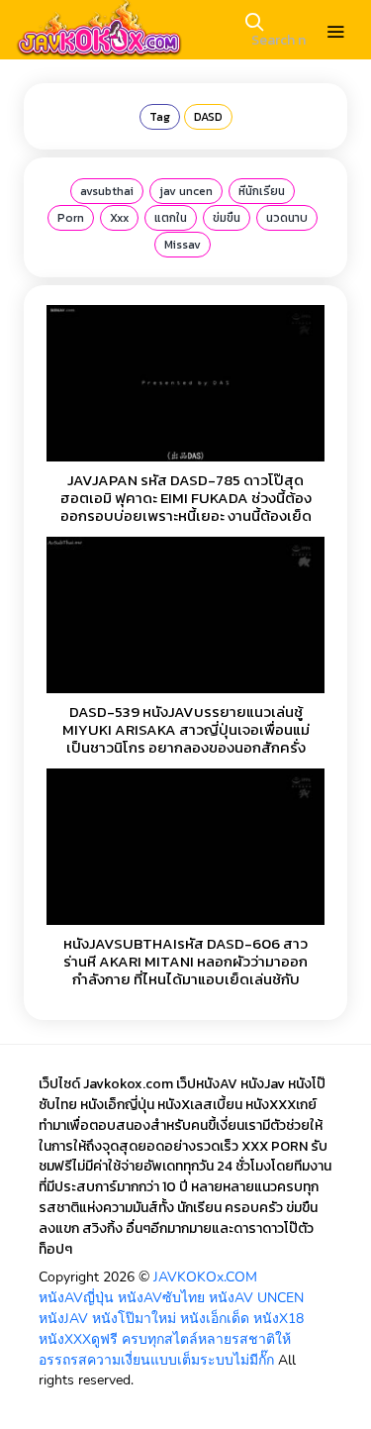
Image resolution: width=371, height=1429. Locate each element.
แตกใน (170, 218)
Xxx (119, 218)
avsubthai (107, 191)
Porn (70, 218)
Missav (182, 245)
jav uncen (186, 191)
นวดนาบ (287, 218)
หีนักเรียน (261, 191)
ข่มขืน (226, 218)
